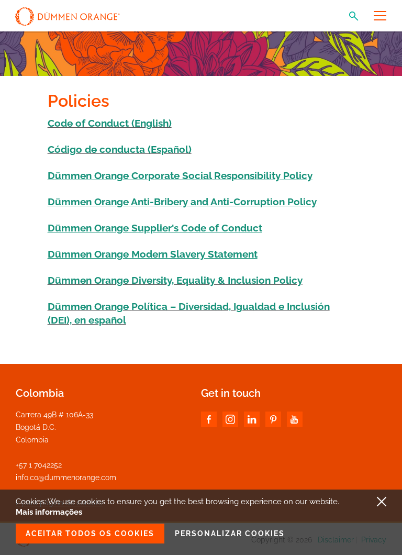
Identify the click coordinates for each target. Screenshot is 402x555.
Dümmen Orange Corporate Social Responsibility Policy (180, 175)
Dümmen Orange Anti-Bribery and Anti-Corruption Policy (182, 201)
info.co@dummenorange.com (66, 477)
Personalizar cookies (230, 533)
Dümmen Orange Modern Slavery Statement (153, 254)
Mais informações (49, 512)
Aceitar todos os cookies (90, 533)
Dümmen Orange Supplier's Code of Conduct (155, 228)
